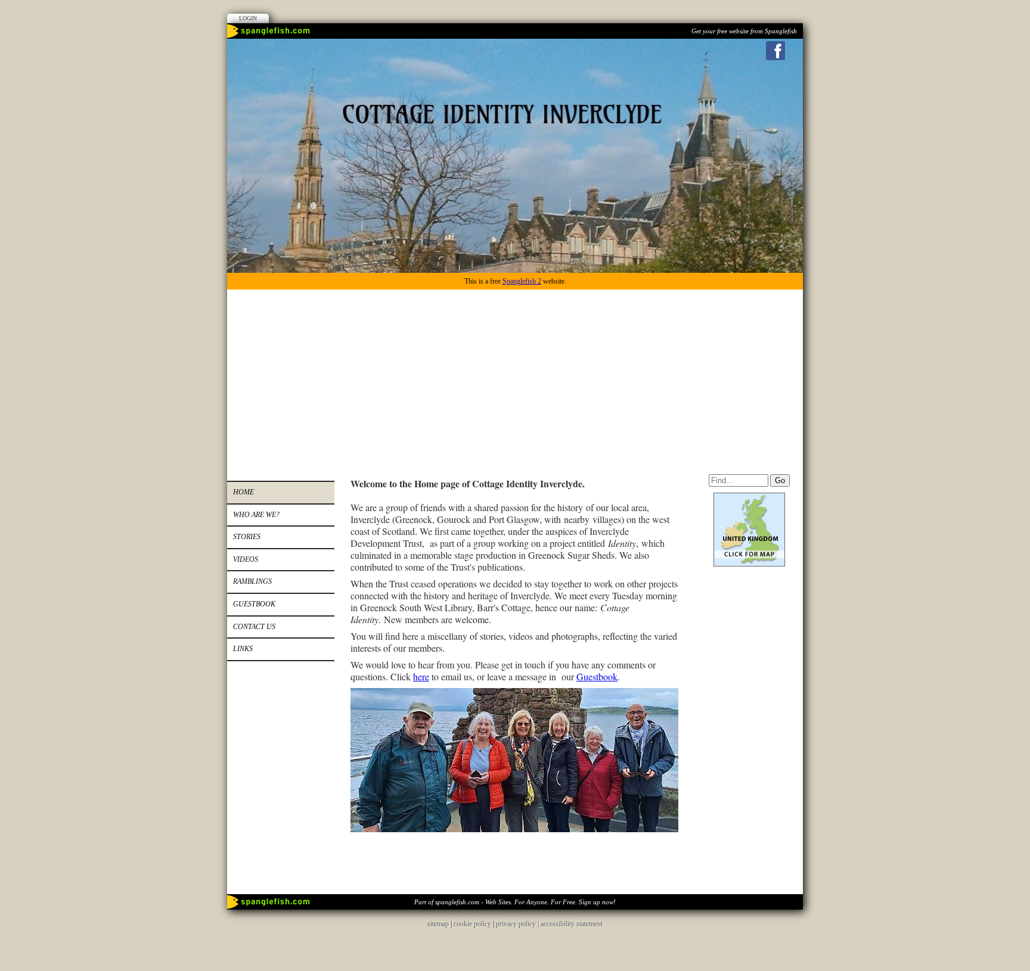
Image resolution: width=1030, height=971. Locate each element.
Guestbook (254, 604)
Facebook (775, 50)
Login (248, 18)
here (421, 676)
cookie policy (472, 924)
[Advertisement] (515, 378)
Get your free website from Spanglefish (744, 31)
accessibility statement (572, 924)
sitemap (438, 924)
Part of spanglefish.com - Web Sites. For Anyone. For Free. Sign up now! (515, 901)
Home (243, 492)
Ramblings (252, 581)
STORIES (246, 537)
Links (243, 649)
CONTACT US (254, 627)
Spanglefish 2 (521, 281)
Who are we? (256, 515)
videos (245, 559)
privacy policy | (518, 924)
